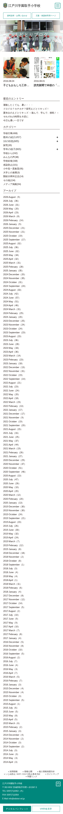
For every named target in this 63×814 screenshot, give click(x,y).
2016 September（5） (14, 653)
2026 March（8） (12, 216)
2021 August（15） (13, 429)
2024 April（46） (11, 305)
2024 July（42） (11, 293)
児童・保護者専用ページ (46, 16)
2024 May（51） (11, 301)
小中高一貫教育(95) (13, 168)
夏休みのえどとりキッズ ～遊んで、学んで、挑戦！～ (31, 112)
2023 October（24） (13, 328)
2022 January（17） (13, 410)
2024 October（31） (13, 282)
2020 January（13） (13, 502)
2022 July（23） (11, 386)
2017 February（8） (13, 634)
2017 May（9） (11, 622)
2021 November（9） (14, 417)
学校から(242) (10, 153)
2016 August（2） (12, 657)
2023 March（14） (12, 355)
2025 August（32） (13, 243)
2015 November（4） (14, 692)
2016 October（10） (13, 649)
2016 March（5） (12, 676)
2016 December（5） (14, 642)
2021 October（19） (13, 421)
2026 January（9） (13, 224)
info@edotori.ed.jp (17, 798)
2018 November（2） (14, 556)
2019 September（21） (15, 518)
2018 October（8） (13, 560)
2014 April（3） (11, 762)
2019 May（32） (11, 533)
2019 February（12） (14, 545)
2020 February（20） (14, 499)
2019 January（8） (13, 549)
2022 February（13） (14, 406)
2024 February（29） (14, 313)
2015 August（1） (12, 704)
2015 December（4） (14, 688)
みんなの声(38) (11, 157)
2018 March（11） (12, 584)
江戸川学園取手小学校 (24, 5)
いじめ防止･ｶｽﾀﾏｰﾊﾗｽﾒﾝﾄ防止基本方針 (23, 774)
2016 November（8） (14, 646)
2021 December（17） (14, 413)
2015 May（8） (11, 715)
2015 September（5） (14, 700)
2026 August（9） (12, 197)
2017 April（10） (11, 626)
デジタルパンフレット (17, 809)
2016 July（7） (11, 661)
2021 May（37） (11, 440)
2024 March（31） (12, 309)
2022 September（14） (15, 379)
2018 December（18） (14, 553)
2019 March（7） (12, 541)
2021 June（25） (12, 437)
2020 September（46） (15, 471)
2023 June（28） (12, 344)
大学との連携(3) (11, 172)
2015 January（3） (13, 731)
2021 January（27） (13, 456)
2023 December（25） (14, 321)
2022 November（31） (14, 371)
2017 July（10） (11, 615)
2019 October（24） (13, 514)
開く (57, 137)
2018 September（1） (14, 564)
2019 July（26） (11, 526)
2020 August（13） (13, 475)
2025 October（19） (13, 235)
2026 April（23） (11, 212)
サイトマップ (53, 774)
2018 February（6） (13, 587)
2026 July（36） (11, 201)
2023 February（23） (14, 359)
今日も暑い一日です (13, 120)
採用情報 (14, 771)
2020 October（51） (13, 468)
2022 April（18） (11, 398)
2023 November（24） (14, 324)
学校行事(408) (10, 133)
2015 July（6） (11, 707)
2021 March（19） (12, 448)
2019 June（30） (12, 530)
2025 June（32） (12, 251)
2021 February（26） (14, 452)
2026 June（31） (12, 205)
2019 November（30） (14, 510)
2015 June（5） (11, 711)
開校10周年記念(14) (13, 176)
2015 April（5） (11, 719)
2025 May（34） (11, 255)
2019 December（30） (14, 506)
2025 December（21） (14, 228)
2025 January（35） (13, 270)
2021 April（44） (11, 444)
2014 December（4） (14, 735)
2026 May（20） (11, 208)
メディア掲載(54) (12, 184)
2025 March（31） (12, 262)
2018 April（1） (11, 580)
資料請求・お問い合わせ (17, 16)
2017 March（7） (12, 630)
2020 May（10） (11, 487)
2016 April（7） (11, 673)
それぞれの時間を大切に (15, 116)
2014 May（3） (11, 758)
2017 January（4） (13, 638)
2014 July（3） (11, 750)
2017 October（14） (13, 603)
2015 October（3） (13, 696)
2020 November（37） (14, 464)
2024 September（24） (15, 286)
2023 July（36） (11, 340)
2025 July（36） (11, 247)
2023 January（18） (13, 363)
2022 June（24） (12, 390)
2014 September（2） (14, 746)
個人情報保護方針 (47, 771)
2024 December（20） (14, 274)
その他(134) (9, 180)
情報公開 (28, 771)
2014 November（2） (14, 738)
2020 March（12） (12, 495)
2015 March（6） (12, 723)
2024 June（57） (12, 297)
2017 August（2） (12, 611)
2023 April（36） (11, 351)
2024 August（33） (13, 290)
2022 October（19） (13, 375)
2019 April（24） (11, 537)
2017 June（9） (11, 618)
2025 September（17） (15, 239)
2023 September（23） (15, 332)
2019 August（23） (13, 522)
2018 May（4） (11, 576)
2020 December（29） (14, 460)
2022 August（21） (13, 382)
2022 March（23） (12, 402)
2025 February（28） (14, 266)
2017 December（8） (14, 595)
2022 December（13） (14, 367)
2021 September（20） (15, 425)
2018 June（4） (11, 572)
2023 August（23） (13, 336)
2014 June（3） (11, 754)
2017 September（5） (14, 607)
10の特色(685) (11, 141)
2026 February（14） (14, 220)
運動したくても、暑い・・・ (18, 105)
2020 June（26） (12, 483)
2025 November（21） (14, 231)
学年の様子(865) (12, 149)
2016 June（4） (11, 665)
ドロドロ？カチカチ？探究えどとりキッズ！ (26, 108)
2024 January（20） (13, 317)
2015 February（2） (13, 727)
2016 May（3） (11, 669)
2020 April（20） (11, 491)
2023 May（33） (11, 348)
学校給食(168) (10, 161)
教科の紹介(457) (12, 137)
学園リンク (32, 776)
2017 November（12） (14, 599)
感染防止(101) (10, 165)
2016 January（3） (13, 684)
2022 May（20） (11, 394)
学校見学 (46, 809)
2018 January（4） (13, 591)
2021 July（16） (11, 433)
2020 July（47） (11, 479)
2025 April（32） (11, 259)
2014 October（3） (13, 742)
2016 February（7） (13, 680)
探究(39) (7, 145)
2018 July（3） (11, 568)
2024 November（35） (14, 278)
